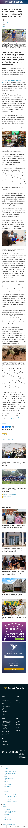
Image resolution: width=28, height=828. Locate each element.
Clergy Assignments (7, 709)
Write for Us (5, 744)
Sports (3, 705)
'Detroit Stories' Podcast (10, 783)
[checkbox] (14, 665)
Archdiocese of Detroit (19, 726)
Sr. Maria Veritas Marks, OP (6, 725)
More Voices (5, 734)
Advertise (4, 742)
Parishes (18, 730)
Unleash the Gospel (9, 816)
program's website (16, 418)
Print (4, 434)
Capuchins (5, 494)
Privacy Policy (14, 660)
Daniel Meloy (6, 22)
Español (4, 713)
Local (3, 26)
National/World (5, 700)
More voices (7, 803)
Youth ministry (12, 494)
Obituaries (4, 711)
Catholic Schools (6, 706)
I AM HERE (8, 788)
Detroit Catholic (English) (9, 824)
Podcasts (18, 700)
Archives (18, 724)
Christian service (7, 496)
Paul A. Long (5, 729)
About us (18, 721)
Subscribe (4, 741)
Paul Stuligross (5, 733)
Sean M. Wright (5, 731)
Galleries (18, 702)
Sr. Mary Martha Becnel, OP (5, 728)
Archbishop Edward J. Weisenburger (7, 722)
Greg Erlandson (8, 799)
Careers (18, 732)
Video (17, 698)
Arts (3, 708)
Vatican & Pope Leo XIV (6, 703)
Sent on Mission (9, 786)
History (7, 789)
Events (3, 714)
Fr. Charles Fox (8, 798)
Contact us (18, 722)
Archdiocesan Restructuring (11, 773)
